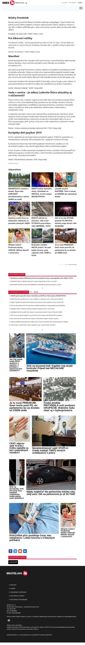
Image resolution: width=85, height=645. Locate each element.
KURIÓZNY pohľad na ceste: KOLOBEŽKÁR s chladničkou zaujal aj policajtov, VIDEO (36, 285)
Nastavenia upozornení (18, 599)
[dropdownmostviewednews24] (42, 330)
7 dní (30, 292)
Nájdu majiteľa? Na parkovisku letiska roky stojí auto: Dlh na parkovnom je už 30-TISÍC (37, 302)
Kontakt (13, 585)
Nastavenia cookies (17, 596)
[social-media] (8, 620)
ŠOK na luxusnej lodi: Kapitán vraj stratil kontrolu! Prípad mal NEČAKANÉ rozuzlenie (36, 315)
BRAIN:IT (49, 635)
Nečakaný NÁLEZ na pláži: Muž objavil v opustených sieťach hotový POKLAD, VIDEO (36, 312)
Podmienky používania (18, 592)
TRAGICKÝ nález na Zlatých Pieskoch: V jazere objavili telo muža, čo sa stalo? (34, 281)
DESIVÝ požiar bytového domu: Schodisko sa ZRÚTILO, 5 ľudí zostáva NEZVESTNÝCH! (38, 296)
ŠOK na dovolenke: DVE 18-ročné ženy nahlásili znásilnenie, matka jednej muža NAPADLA (38, 305)
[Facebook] (10, 551)
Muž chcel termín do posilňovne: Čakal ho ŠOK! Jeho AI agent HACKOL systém (34, 318)
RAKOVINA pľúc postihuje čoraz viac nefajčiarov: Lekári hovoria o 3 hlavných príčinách (37, 299)
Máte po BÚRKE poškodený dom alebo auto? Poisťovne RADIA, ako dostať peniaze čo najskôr (39, 322)
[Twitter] (15, 551)
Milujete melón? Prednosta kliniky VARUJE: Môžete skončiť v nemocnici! (32, 309)
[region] (26, 3)
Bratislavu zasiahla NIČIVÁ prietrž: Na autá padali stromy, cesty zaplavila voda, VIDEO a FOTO (42, 278)
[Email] (20, 551)
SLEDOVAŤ (13, 562)
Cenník (12, 588)
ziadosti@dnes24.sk (70, 616)
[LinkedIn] (25, 551)
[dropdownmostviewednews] (42, 288)
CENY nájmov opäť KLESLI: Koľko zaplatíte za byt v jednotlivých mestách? (33, 325)
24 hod (36, 292)
